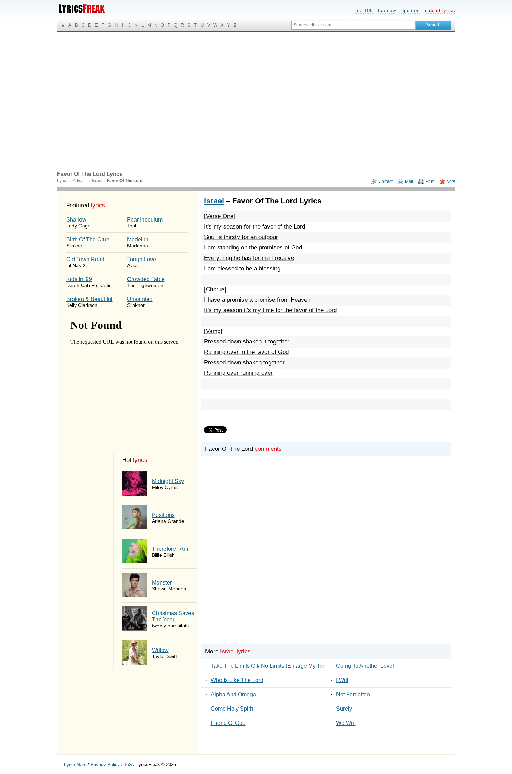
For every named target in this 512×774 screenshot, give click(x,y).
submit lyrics (440, 10)
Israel (214, 200)
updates (410, 10)
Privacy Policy (105, 764)
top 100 (364, 10)
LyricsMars (75, 764)
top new (387, 10)
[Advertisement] (256, 84)
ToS (128, 764)
